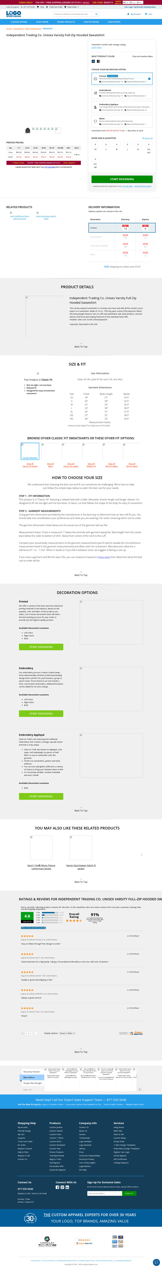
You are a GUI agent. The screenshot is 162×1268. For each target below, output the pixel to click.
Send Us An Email (39, 1193)
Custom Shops (120, 1138)
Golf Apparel (54, 1162)
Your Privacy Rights (87, 1162)
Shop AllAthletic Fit (91, 464)
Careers (82, 1134)
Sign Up (129, 1193)
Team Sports (114, 22)
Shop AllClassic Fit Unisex (30, 464)
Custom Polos (55, 1134)
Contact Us (22, 1159)
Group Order (119, 1141)
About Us (83, 1131)
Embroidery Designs (127, 1148)
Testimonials (84, 1138)
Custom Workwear (57, 1145)
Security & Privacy (86, 1159)
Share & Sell (119, 1134)
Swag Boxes (119, 1127)
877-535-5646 (29, 7)
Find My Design (24, 1131)
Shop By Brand (91, 22)
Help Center (72, 7)
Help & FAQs (23, 1152)
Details (86, 2)
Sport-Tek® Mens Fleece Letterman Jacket (19, 217)
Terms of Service (49, 1261)
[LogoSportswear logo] (13, 16)
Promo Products (66, 22)
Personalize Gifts (56, 1166)
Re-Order (22, 1145)
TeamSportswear (56, 1155)
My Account (23, 1127)
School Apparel (120, 1155)
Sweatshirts (18, 28)
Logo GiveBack (85, 1141)
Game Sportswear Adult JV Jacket (46, 217)
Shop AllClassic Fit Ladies (71, 464)
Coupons (21, 1138)
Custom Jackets (56, 1127)
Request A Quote (25, 1148)
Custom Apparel (19, 22)
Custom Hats (55, 1148)
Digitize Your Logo (121, 1152)
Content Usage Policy (86, 1261)
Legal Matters (85, 1166)
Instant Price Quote (143, 186)
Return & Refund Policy (104, 1261)
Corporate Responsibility (89, 1155)
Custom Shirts (55, 1141)
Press (81, 1152)
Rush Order (42, 22)
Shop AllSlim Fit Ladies (111, 464)
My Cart (21, 1134)
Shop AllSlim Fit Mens (132, 464)
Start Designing (122, 179)
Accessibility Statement (123, 1261)
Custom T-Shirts (56, 1138)
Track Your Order (56, 7)
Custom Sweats (56, 1131)
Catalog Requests (121, 1162)
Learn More (97, 47)
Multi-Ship (118, 1131)
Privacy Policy (35, 1261)
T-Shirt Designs (125, 1145)
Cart (148, 14)
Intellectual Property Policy (66, 1261)
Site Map (83, 1169)
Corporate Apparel (57, 1169)
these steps (104, 557)
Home (9, 28)
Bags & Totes (55, 1159)
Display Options (51, 1033)
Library (82, 1148)
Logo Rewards (85, 1145)
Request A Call (24, 1155)
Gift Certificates (120, 1159)
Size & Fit (149, 138)
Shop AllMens (50, 464)
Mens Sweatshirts (33, 28)
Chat (42, 7)
